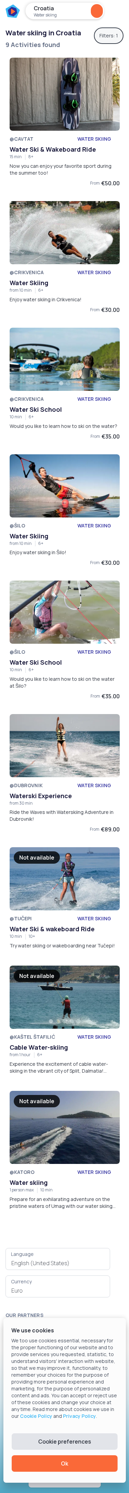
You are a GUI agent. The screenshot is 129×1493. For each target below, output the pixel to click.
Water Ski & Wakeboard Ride (53, 149)
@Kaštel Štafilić (32, 1037)
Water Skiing (29, 283)
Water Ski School (36, 409)
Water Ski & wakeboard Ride (52, 929)
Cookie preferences (64, 1441)
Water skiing (29, 1182)
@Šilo (17, 525)
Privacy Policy (79, 1416)
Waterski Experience (41, 796)
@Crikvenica (27, 272)
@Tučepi (21, 918)
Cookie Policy (36, 1416)
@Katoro (22, 1172)
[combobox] (58, 1263)
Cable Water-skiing (39, 1047)
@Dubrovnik (26, 785)
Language (22, 1254)
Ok (64, 1463)
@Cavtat (22, 139)
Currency (21, 1281)
